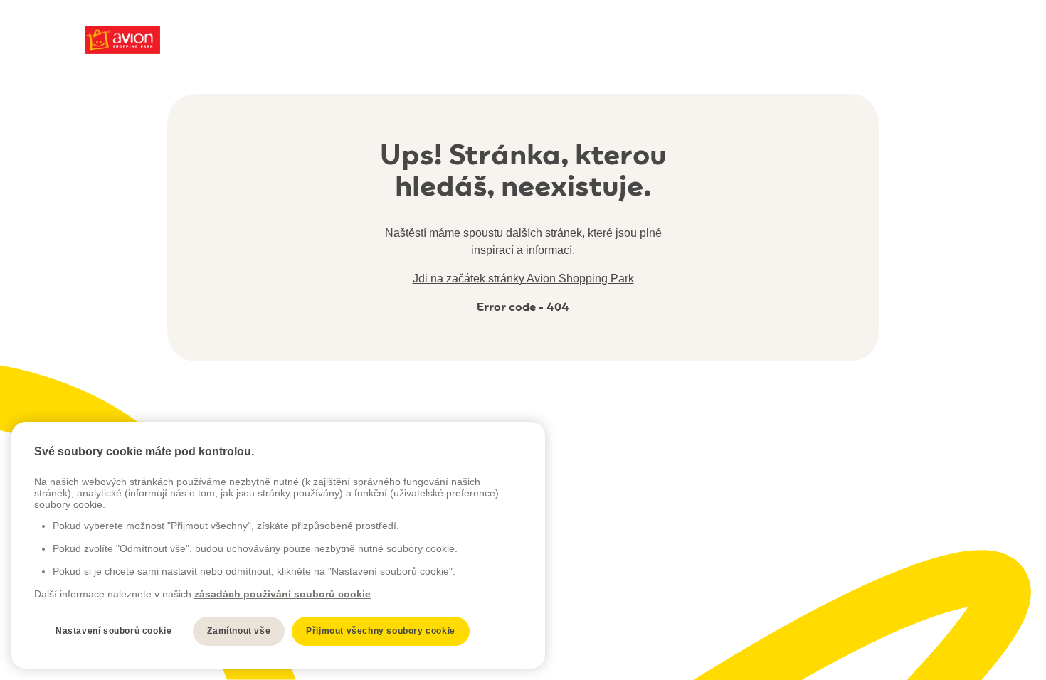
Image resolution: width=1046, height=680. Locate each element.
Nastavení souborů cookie (113, 631)
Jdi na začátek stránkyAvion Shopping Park (523, 278)
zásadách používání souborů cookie (282, 594)
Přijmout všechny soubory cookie (380, 631)
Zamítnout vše (238, 631)
